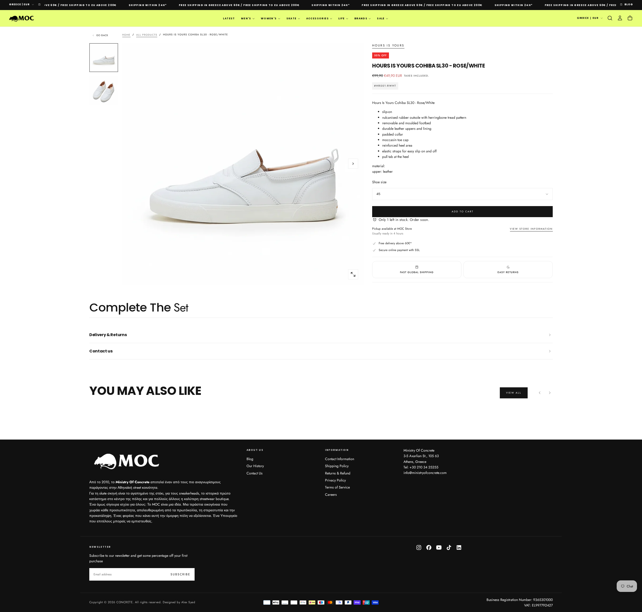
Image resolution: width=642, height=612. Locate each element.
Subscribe (353, 315)
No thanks (321, 331)
